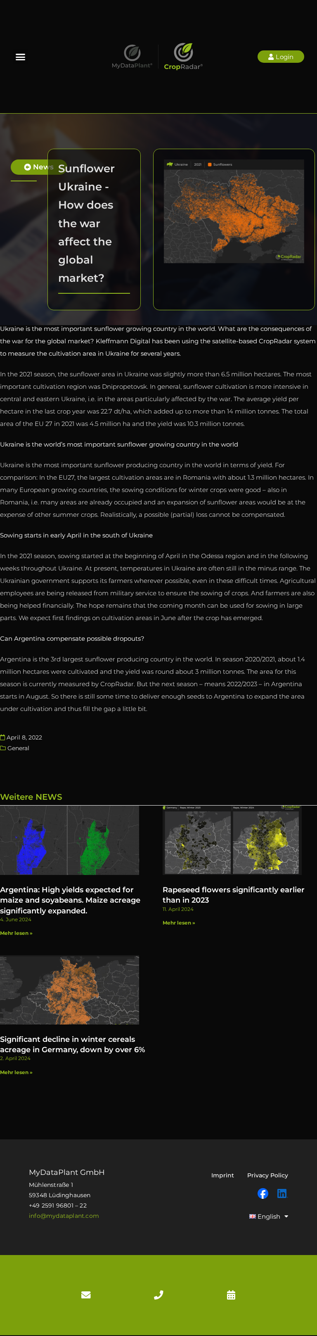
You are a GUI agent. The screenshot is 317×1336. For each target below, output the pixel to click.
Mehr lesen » (16, 933)
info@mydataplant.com (64, 1216)
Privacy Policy (267, 1175)
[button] (20, 56)
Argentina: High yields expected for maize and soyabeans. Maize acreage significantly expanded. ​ (70, 900)
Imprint (222, 1175)
